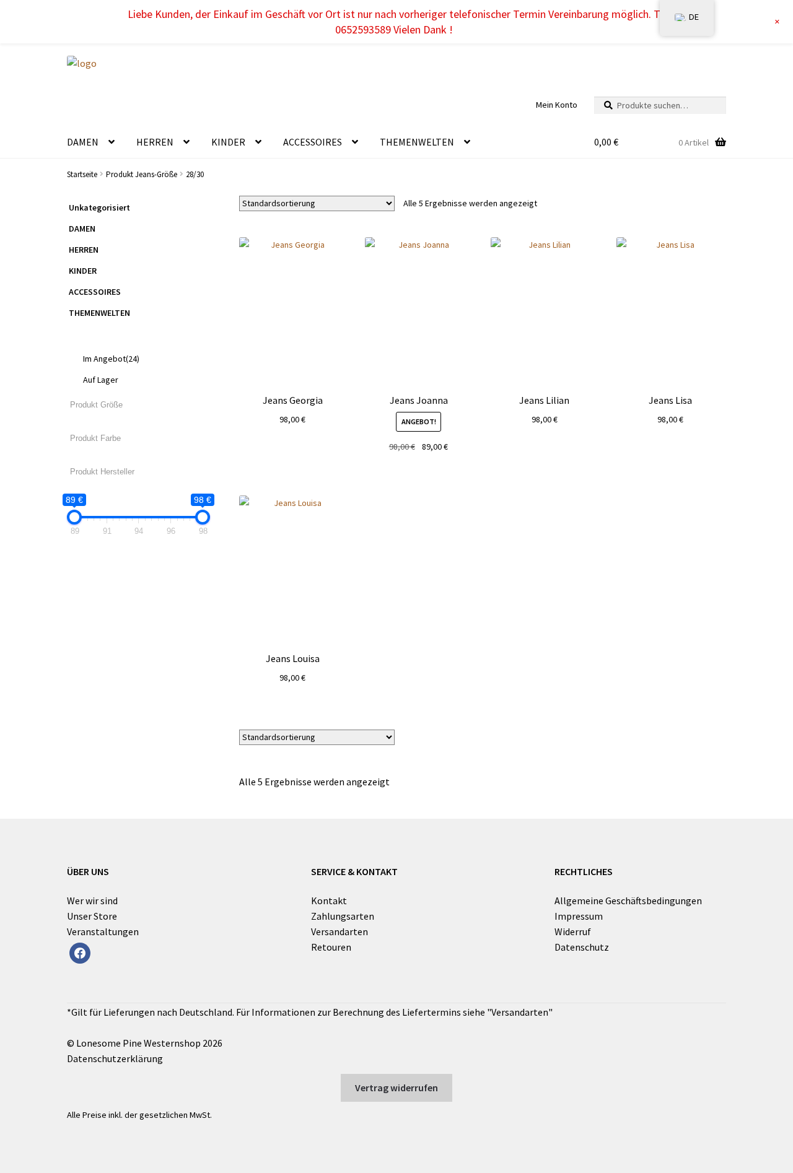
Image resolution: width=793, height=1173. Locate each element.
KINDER (228, 142)
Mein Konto (556, 104)
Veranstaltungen (103, 931)
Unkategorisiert (99, 207)
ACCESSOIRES (312, 142)
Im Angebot (111, 358)
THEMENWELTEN (417, 142)
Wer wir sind (92, 900)
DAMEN (83, 142)
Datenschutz (581, 947)
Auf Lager (100, 379)
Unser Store (92, 916)
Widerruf (572, 931)
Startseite (82, 174)
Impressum (578, 916)
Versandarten (339, 931)
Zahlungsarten (342, 916)
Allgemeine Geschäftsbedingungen (628, 900)
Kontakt (329, 900)
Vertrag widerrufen (396, 1087)
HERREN (154, 142)
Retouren (331, 947)
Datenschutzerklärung (115, 1058)
